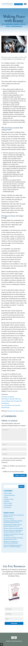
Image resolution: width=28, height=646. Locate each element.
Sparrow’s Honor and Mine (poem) (13, 528)
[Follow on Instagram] (15, 637)
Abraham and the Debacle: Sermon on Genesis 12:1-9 (13, 534)
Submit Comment (20, 475)
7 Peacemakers (16, 26)
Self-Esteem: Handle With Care (11, 399)
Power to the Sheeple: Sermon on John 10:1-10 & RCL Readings (13, 545)
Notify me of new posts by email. (13, 471)
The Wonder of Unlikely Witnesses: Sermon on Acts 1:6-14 (13, 538)
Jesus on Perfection (9, 518)
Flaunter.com (11, 411)
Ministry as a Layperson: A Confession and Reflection (11, 542)
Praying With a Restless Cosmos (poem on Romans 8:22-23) (13, 525)
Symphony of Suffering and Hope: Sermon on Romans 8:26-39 (13, 521)
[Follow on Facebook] (12, 637)
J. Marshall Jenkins (11, 24)
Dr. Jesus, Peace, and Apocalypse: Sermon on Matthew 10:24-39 (13, 531)
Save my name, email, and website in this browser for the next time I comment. (13, 460)
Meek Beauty (5, 407)
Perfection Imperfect (7, 397)
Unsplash (21, 411)
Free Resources (18, 4)
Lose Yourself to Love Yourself (10, 405)
